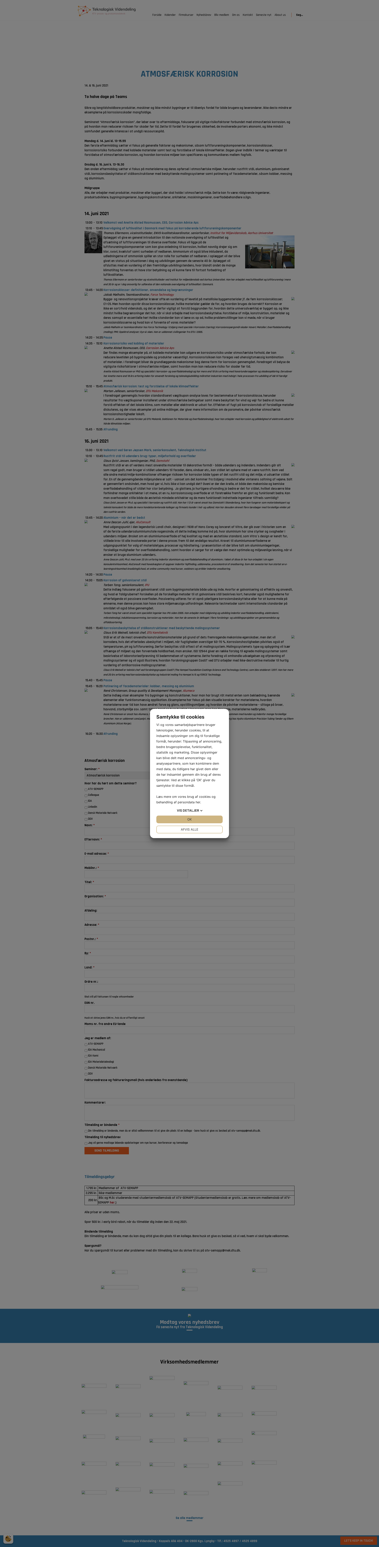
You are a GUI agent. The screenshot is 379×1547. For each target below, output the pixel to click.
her (198, 802)
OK (189, 819)
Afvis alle (189, 829)
